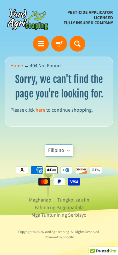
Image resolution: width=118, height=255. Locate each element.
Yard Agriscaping (57, 232)
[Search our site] (77, 44)
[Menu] (41, 44)
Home (16, 65)
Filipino (56, 150)
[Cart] (59, 44)
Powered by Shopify (59, 237)
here (40, 110)
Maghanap (40, 200)
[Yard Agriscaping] (28, 18)
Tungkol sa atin (73, 200)
